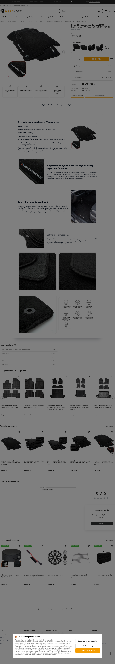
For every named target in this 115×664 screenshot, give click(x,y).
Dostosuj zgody (88, 646)
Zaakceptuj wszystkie (88, 650)
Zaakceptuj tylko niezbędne (87, 641)
